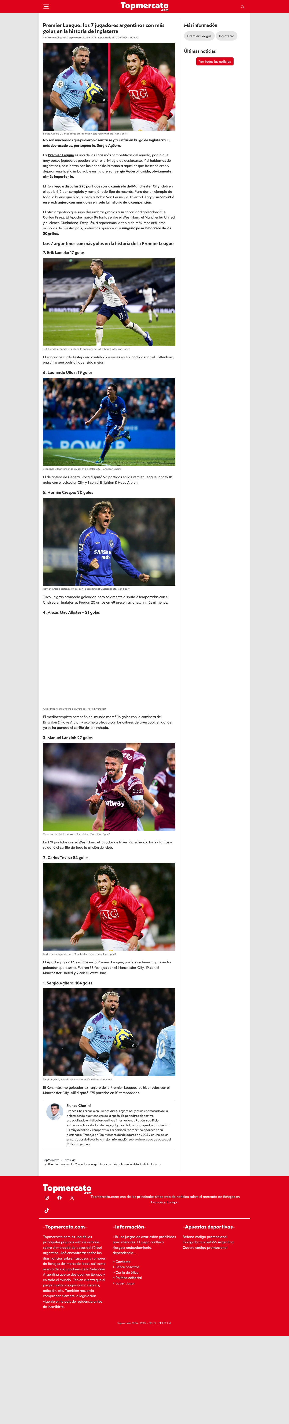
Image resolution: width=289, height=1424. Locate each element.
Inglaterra (226, 36)
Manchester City (146, 186)
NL (170, 1323)
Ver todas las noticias (215, 61)
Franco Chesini (79, 1105)
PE (160, 1323)
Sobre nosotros (127, 1267)
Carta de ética (127, 1272)
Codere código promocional (205, 1247)
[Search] (242, 6)
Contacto (123, 1261)
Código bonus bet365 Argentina (208, 1242)
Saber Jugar (125, 1283)
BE (165, 1323)
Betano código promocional (205, 1236)
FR (150, 1323)
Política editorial (129, 1278)
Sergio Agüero (126, 171)
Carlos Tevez (53, 217)
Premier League (61, 155)
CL (155, 1323)
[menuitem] (242, 6)
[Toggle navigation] (46, 6)
